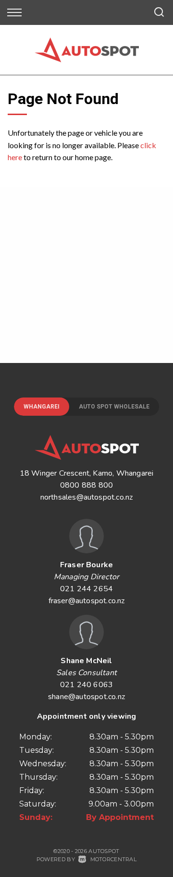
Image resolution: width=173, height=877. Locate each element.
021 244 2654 (86, 589)
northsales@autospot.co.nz (86, 497)
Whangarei (42, 406)
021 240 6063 (86, 684)
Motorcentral (113, 859)
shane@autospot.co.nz (86, 696)
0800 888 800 (86, 485)
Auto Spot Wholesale (114, 406)
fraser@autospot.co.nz (87, 601)
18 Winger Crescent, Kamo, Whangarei (87, 473)
